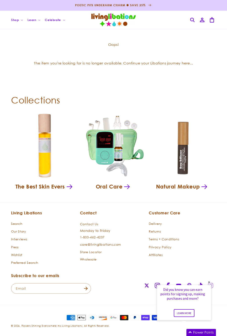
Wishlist (16, 255)
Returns (155, 231)
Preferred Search (24, 262)
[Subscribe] (86, 288)
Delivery (155, 223)
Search (17, 223)
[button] (16, 20)
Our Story (18, 231)
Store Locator (91, 252)
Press (15, 247)
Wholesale (88, 259)
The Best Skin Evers (40, 186)
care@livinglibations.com (100, 244)
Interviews (19, 239)
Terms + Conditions (164, 239)
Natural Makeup (178, 186)
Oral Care (109, 186)
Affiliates (155, 255)
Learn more (184, 313)
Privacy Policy (160, 247)
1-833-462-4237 (92, 237)
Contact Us (89, 224)
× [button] (209, 282)
